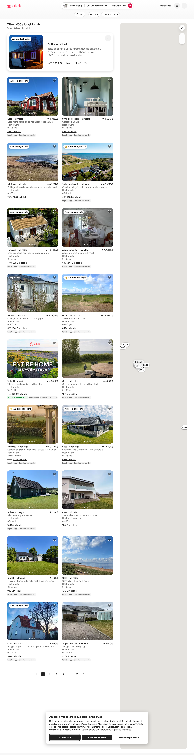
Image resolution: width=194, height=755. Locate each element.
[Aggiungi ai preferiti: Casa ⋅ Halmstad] (54, 80)
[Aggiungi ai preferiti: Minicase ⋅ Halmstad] (54, 146)
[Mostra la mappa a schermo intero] (182, 28)
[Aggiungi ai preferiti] (108, 38)
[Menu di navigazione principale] (184, 6)
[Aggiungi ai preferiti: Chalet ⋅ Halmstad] (54, 540)
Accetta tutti (65, 737)
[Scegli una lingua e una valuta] (177, 6)
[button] (63, 63)
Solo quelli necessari (97, 737)
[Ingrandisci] (182, 36)
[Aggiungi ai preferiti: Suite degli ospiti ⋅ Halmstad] (109, 80)
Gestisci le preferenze (129, 737)
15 (77, 674)
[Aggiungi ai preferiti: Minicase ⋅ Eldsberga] (54, 408)
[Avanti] (84, 674)
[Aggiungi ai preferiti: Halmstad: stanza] (109, 277)
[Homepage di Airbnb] (14, 5)
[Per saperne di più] (29, 28)
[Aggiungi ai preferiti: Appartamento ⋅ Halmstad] (109, 212)
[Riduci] (182, 41)
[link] (36, 674)
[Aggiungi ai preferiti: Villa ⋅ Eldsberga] (54, 474)
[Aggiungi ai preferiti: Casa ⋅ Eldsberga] (109, 408)
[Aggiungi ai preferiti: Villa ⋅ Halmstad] (54, 343)
